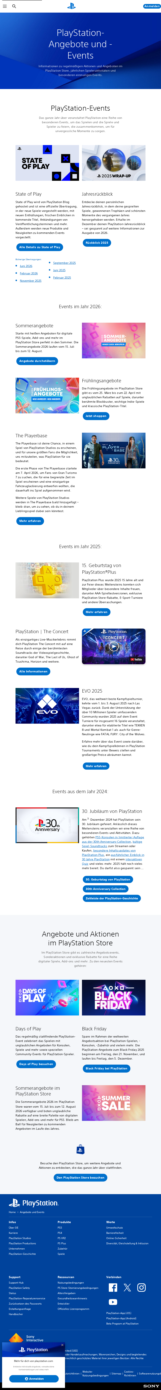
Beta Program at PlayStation (122, 1323)
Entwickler (63, 1303)
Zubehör (62, 1248)
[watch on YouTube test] (136, 659)
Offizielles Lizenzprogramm (73, 1309)
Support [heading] (14, 1277)
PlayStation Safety (19, 1288)
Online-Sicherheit (116, 1238)
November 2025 (31, 281)
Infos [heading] (12, 1222)
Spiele (61, 1254)
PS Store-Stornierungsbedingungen (78, 1288)
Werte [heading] (110, 1222)
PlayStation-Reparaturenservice (27, 1298)
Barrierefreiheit (114, 1233)
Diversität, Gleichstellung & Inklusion (127, 1243)
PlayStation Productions (22, 1243)
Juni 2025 (59, 270)
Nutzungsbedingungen (71, 1282)
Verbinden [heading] (113, 1277)
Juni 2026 (26, 266)
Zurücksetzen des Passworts (25, 1303)
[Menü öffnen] (4, 6)
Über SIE (13, 1227)
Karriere (13, 1233)
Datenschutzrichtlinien (66, 1373)
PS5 (60, 1227)
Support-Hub (16, 1282)
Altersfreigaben (66, 1293)
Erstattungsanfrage (20, 1309)
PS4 (60, 1233)
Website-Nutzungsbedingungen (95, 1373)
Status (12, 1293)
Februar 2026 (29, 273)
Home (12, 1212)
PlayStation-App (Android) (121, 1318)
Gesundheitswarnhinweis (72, 1298)
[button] (40, 247)
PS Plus (62, 1243)
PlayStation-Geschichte (22, 1254)
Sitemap (116, 1373)
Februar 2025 (62, 277)
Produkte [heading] (64, 1222)
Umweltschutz (114, 1227)
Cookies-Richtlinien (130, 1373)
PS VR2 (62, 1238)
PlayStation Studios (20, 1238)
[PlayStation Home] (71, 6)
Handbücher (16, 1314)
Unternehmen (17, 1248)
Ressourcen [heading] (66, 1277)
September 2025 (64, 263)
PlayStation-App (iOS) (118, 1313)
